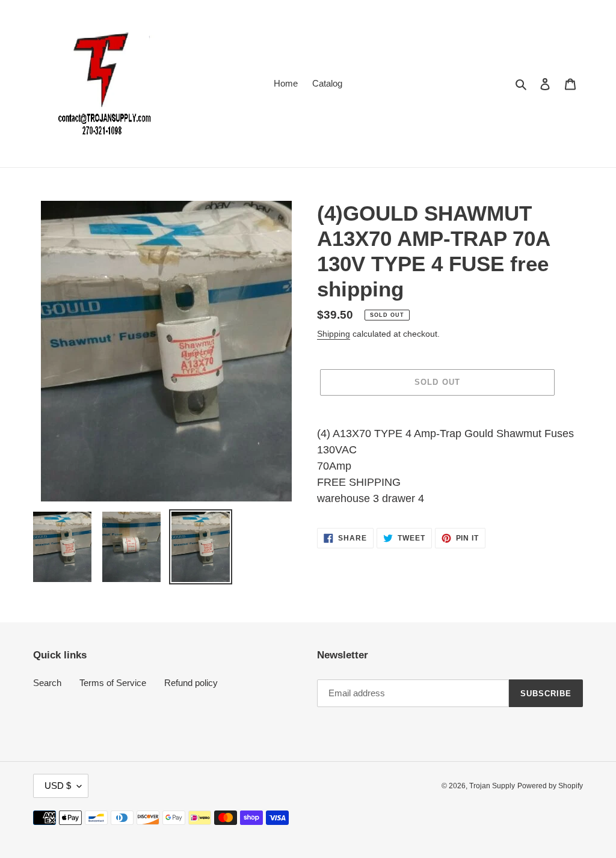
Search (47, 683)
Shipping (333, 334)
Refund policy (191, 683)
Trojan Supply (492, 786)
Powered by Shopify (550, 786)
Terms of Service (112, 683)
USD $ (58, 785)
